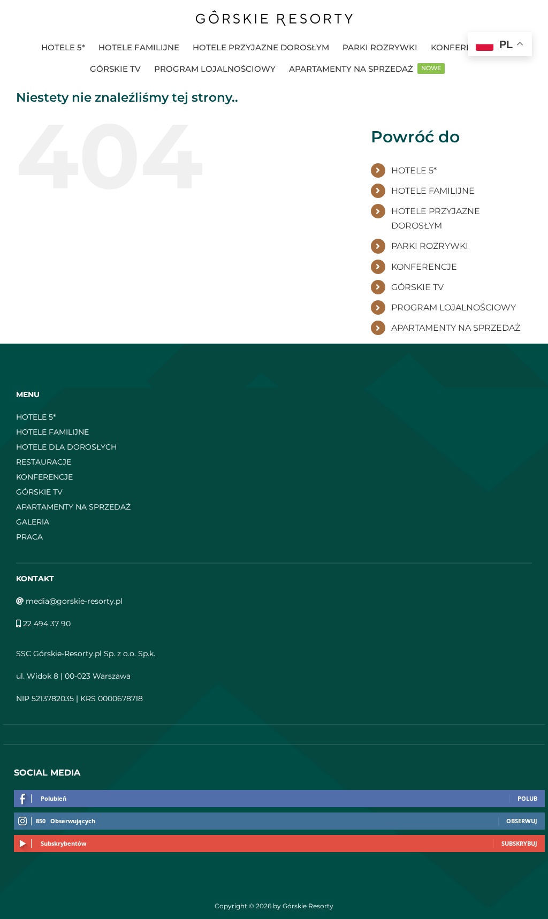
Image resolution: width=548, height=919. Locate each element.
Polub (527, 798)
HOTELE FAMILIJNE (433, 191)
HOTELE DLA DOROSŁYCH (66, 447)
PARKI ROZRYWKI (429, 246)
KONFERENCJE (424, 267)
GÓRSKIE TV (417, 287)
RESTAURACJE (43, 462)
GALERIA (32, 522)
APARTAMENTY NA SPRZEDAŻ (455, 328)
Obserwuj (521, 821)
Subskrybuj (519, 843)
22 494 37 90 (46, 623)
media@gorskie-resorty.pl (73, 601)
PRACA (29, 537)
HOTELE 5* (414, 170)
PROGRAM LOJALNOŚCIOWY (453, 307)
